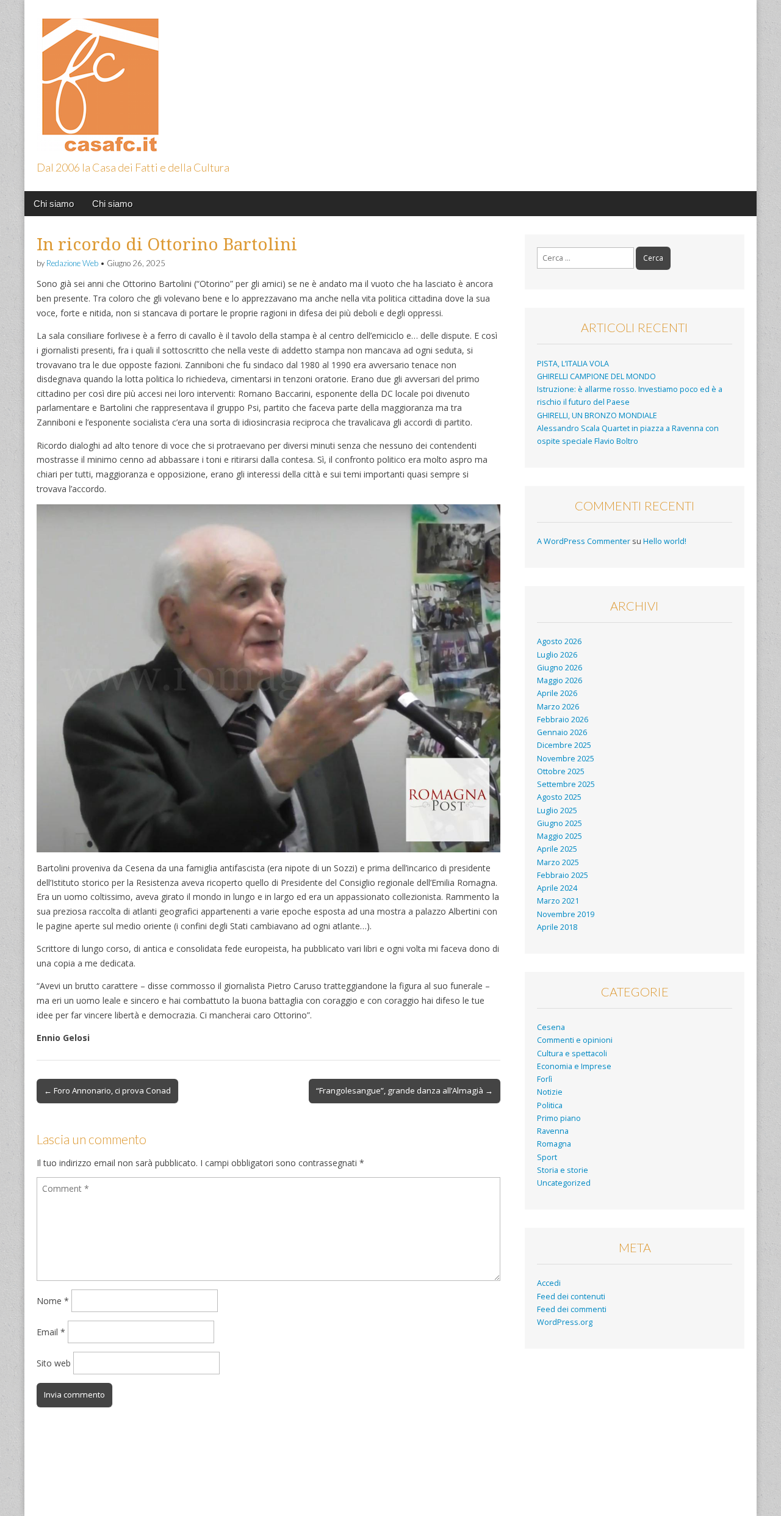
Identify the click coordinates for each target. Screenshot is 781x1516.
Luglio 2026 (557, 655)
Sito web (54, 1363)
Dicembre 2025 (564, 745)
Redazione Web (72, 263)
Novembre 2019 (565, 914)
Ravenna (553, 1131)
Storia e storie (562, 1170)
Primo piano (559, 1118)
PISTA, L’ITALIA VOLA (573, 363)
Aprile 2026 (557, 693)
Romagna (554, 1144)
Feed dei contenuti (571, 1296)
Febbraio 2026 (562, 719)
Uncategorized (564, 1183)
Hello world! (664, 541)
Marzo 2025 (558, 862)
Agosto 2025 (559, 797)
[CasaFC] (97, 78)
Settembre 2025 (566, 784)
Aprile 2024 (557, 888)
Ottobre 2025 (561, 771)
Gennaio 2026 (562, 732)
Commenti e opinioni (575, 1040)
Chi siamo (54, 203)
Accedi (549, 1283)
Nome (53, 1301)
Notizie (550, 1092)
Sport (547, 1157)
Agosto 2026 (559, 641)
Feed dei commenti (571, 1309)
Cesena (551, 1027)
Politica (550, 1105)
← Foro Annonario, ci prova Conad (107, 1090)
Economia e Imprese (574, 1066)
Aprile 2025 (557, 849)
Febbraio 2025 (562, 875)
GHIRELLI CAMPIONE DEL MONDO (596, 376)
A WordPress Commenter (583, 541)
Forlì (544, 1079)
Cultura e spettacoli (572, 1053)
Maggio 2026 (559, 680)
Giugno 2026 (559, 667)
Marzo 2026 (558, 707)
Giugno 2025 (559, 823)
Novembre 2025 (565, 758)
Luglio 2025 (557, 810)
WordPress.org (564, 1322)
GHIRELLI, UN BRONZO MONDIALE (597, 415)
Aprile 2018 (557, 927)
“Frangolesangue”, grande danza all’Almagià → (404, 1090)
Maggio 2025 (559, 836)
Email (51, 1332)
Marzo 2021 (558, 901)
